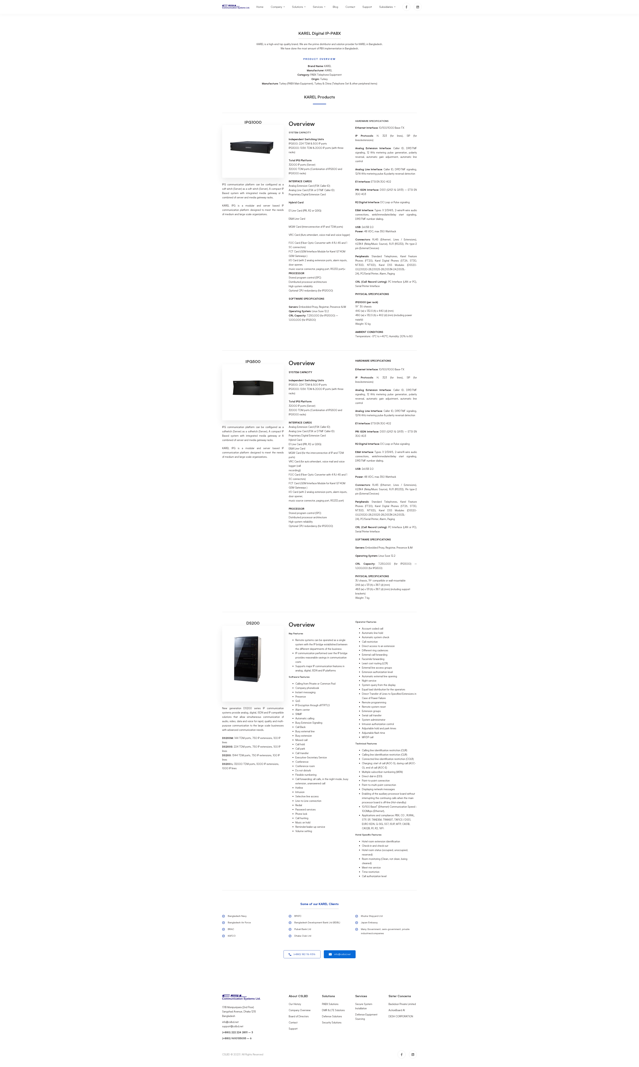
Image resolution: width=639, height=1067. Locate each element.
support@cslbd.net (232, 1026)
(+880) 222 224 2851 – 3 (237, 1032)
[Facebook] (406, 7)
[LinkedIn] (418, 7)
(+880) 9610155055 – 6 (237, 1038)
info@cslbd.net (230, 1022)
